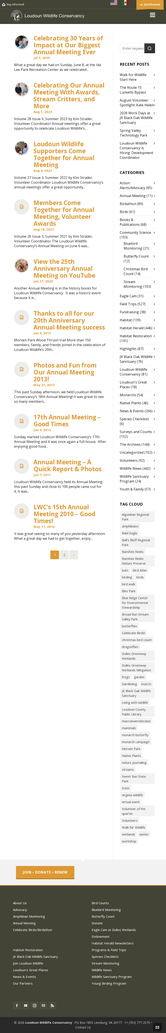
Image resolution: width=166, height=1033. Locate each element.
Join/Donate (152, 4)
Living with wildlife (135, 702)
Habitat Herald (132, 328)
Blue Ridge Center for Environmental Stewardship (135, 603)
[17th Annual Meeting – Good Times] (21, 421)
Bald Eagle (129, 533)
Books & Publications (130, 222)
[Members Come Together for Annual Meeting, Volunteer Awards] (21, 207)
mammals (129, 728)
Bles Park (128, 591)
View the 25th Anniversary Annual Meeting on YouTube (64, 268)
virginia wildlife (132, 795)
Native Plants (130, 403)
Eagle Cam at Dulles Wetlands (114, 930)
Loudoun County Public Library (134, 711)
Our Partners (23, 983)
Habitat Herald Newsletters (113, 943)
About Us (20, 903)
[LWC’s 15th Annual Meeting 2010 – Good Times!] (21, 511)
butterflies (129, 626)
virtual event (131, 802)
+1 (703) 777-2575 (137, 1022)
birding (127, 577)
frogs (126, 677)
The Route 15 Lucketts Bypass (133, 90)
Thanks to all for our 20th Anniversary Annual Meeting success (69, 320)
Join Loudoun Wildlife (28, 963)
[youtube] (26, 1005)
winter (144, 834)
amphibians (130, 526)
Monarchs (128, 395)
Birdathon (128, 203)
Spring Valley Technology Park (133, 133)
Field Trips (128, 304)
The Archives (130, 444)
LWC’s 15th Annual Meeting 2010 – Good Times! (64, 514)
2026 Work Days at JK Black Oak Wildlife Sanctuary (136, 118)
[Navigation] (152, 15)
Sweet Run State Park (134, 778)
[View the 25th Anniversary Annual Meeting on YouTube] (21, 265)
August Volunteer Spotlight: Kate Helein (137, 102)
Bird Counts (100, 903)
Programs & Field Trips (109, 950)
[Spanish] (125, 2)
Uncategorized (132, 452)
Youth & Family (132, 489)
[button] (149, 48)
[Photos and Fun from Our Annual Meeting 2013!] (21, 369)
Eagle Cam (128, 296)
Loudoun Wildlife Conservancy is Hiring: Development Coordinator (136, 150)
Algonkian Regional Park (135, 516)
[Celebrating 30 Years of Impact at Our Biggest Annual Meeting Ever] (21, 42)
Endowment (101, 936)
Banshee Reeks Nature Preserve (134, 560)
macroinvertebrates (136, 721)
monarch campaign (136, 742)
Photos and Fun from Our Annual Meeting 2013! (65, 372)
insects (146, 684)
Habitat (126, 320)
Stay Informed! (15, 4)
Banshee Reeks (133, 551)
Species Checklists (134, 419)
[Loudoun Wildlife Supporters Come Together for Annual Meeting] (21, 148)
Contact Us (83, 1027)
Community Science (135, 232)
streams (128, 769)
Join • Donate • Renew (45, 872)
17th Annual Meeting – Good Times (67, 420)
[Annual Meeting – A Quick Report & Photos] (21, 466)
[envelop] (43, 1005)
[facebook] (17, 1005)
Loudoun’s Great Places (30, 970)
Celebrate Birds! (133, 633)
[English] (114, 2)
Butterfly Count (136, 256)
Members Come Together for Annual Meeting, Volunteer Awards (64, 213)
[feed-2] (52, 1005)
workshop (129, 841)
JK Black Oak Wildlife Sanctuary (136, 693)
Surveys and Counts (136, 431)
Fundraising (129, 312)
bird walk (128, 584)
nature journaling (134, 762)
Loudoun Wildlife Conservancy (133, 372)
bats (125, 570)
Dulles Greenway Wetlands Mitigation (136, 667)
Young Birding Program (109, 983)
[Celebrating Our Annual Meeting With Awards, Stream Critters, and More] (21, 89)
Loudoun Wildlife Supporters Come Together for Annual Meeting (64, 154)
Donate (97, 923)
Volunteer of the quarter (133, 811)
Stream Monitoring (133, 284)
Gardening (129, 684)
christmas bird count (137, 640)
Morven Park (131, 748)
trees (125, 788)
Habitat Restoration (136, 336)
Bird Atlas (140, 570)
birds (140, 577)
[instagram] (34, 1005)
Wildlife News (131, 468)
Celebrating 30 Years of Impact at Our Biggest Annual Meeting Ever (68, 45)
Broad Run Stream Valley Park (135, 616)
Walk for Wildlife (133, 827)
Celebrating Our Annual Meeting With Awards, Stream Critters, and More (69, 95)
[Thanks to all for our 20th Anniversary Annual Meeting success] (21, 317)
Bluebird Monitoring (133, 246)
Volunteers (129, 460)
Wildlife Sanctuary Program (112, 976)
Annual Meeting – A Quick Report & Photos (68, 465)
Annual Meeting (133, 195)
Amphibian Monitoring (29, 916)
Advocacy (20, 909)
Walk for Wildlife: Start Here (133, 77)
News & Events (132, 411)
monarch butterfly (135, 735)
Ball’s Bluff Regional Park (136, 542)
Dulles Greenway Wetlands (134, 656)
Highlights (128, 348)
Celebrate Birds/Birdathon (32, 930)
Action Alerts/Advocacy (132, 185)
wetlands (128, 834)
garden (139, 677)
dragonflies (130, 647)
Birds (124, 211)
